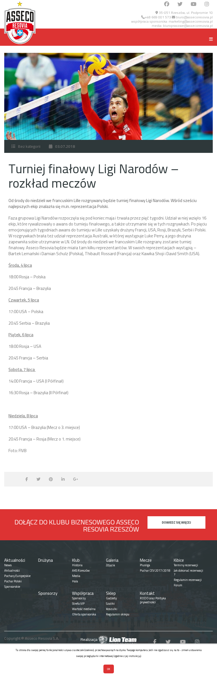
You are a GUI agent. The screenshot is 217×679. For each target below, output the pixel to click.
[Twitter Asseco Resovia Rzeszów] (180, 4)
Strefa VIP (78, 604)
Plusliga (145, 565)
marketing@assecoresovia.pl (191, 21)
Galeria (112, 560)
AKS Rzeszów (81, 570)
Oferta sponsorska (84, 614)
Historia (77, 565)
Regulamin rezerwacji (188, 580)
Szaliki (110, 604)
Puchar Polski (13, 581)
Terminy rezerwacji (186, 565)
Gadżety (111, 598)
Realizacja (89, 639)
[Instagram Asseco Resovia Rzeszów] (207, 4)
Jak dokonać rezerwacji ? (188, 572)
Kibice (179, 560)
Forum (178, 585)
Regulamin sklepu (117, 614)
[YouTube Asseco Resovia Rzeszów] (193, 4)
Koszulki (111, 609)
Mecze (146, 560)
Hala (75, 581)
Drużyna (45, 560)
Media (76, 576)
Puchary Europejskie (17, 576)
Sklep (111, 593)
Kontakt (147, 593)
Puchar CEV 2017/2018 (155, 570)
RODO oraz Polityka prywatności (153, 600)
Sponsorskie (12, 587)
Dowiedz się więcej (176, 522)
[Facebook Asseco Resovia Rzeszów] (166, 4)
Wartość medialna (84, 609)
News (8, 565)
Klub (76, 560)
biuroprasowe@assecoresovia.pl (188, 25)
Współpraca (83, 593)
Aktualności (14, 560)
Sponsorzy (47, 593)
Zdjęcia (110, 565)
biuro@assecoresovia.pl (194, 17)
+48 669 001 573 (158, 17)
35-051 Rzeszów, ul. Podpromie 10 (185, 12)
